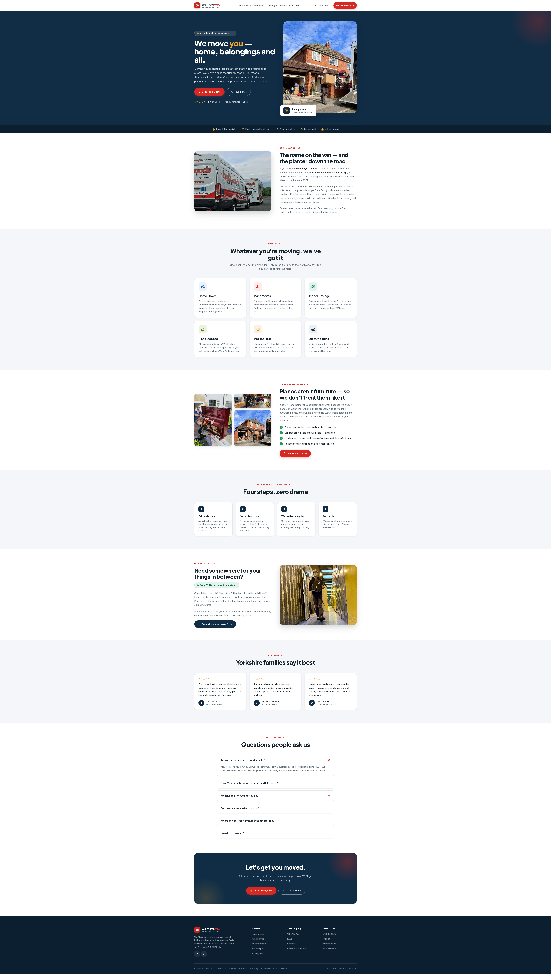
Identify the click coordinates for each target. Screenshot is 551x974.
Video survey (329, 948)
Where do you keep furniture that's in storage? (247, 820)
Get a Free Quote (345, 5)
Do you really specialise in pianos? (240, 808)
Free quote (328, 939)
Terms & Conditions (348, 968)
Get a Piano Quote (297, 453)
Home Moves (245, 5)
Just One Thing (319, 338)
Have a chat (240, 91)
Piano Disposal (286, 5)
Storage (273, 5)
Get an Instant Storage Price (217, 624)
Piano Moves (260, 5)
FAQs (298, 5)
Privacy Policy (331, 968)
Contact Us (292, 943)
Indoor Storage (319, 296)
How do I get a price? (232, 833)
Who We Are (293, 934)
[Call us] (204, 954)
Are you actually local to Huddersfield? (243, 760)
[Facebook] (197, 954)
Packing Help (262, 338)
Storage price (329, 943)
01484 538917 (325, 5)
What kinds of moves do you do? (239, 795)
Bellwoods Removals (297, 948)
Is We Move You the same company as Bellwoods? (249, 783)
